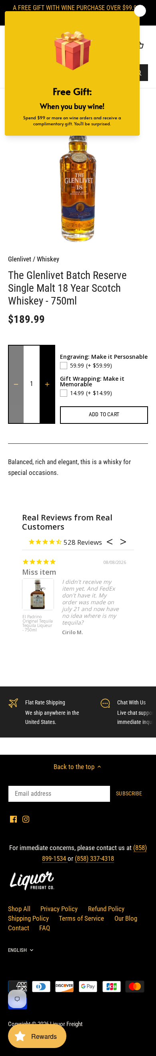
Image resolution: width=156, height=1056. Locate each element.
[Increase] (47, 384)
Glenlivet (19, 259)
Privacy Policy (59, 909)
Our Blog (125, 918)
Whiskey (48, 259)
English (17, 950)
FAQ (44, 928)
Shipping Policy (28, 918)
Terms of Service (81, 918)
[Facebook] (13, 819)
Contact (18, 928)
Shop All (19, 909)
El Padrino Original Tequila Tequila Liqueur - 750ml (37, 624)
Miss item (39, 572)
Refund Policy (106, 909)
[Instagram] (25, 819)
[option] (78, 175)
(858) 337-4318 (94, 858)
